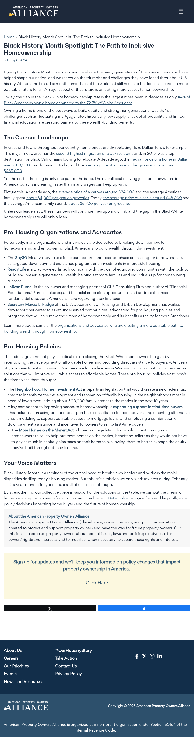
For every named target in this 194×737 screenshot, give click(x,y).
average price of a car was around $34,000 (96, 192)
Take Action (66, 658)
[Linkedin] (159, 656)
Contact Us (66, 665)
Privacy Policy (68, 673)
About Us (13, 650)
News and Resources (23, 681)
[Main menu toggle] (181, 11)
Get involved (119, 498)
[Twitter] (144, 656)
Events (10, 673)
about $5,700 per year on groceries (100, 203)
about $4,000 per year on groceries (57, 197)
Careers (11, 658)
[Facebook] (137, 656)
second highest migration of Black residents (94, 153)
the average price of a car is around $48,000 (142, 197)
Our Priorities (16, 665)
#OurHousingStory (73, 650)
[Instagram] (152, 656)
